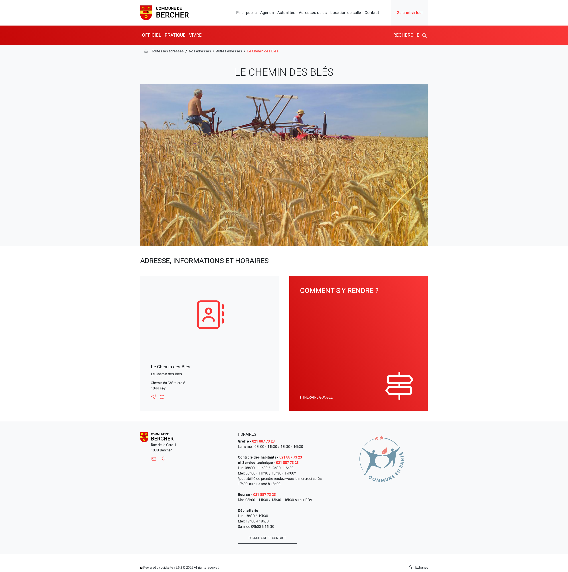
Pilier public (246, 12)
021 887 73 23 (263, 441)
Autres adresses (229, 51)
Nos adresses (200, 51)
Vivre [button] (195, 35)
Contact (372, 12)
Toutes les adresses (168, 51)
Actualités (286, 12)
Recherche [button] (406, 35)
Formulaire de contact (267, 538)
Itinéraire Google (316, 397)
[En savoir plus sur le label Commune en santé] (381, 458)
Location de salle (345, 12)
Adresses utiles (313, 12)
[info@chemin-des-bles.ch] (154, 397)
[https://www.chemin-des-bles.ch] (162, 397)
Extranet (421, 567)
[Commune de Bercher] (164, 12)
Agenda (267, 12)
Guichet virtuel (409, 13)
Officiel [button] (151, 35)
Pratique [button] (175, 35)
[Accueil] (146, 51)
